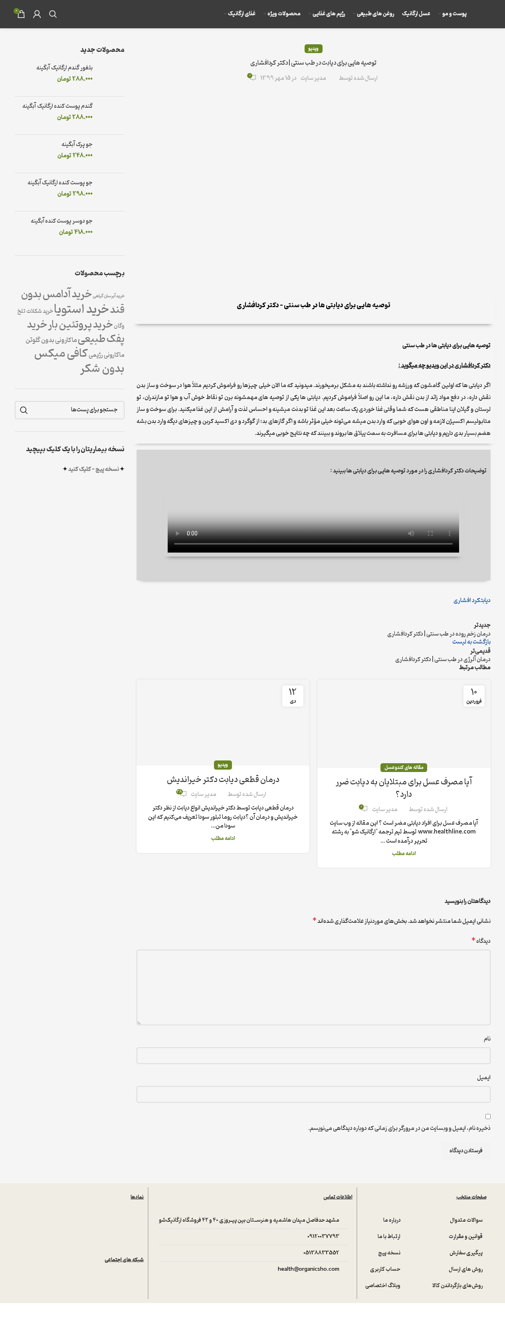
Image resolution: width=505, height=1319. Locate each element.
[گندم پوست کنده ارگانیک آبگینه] (112, 115)
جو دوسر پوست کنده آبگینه (62, 221)
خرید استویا (81, 309)
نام (487, 1039)
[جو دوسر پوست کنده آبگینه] (112, 230)
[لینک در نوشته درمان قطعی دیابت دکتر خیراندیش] (223, 722)
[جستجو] (53, 14)
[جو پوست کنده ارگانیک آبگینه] (112, 192)
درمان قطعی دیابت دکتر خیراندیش (223, 780)
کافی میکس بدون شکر (79, 361)
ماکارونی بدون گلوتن (51, 340)
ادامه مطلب (404, 853)
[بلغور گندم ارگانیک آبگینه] (112, 77)
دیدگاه (481, 942)
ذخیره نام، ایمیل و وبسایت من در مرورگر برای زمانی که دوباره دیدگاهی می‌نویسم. (399, 1128)
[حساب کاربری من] (37, 14)
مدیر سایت (313, 78)
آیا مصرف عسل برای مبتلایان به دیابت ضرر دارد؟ (404, 788)
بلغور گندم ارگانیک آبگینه (64, 68)
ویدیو (314, 48)
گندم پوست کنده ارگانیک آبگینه (57, 107)
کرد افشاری (467, 600)
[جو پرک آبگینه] (112, 154)
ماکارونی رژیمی (107, 355)
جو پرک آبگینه (77, 145)
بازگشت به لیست (471, 642)
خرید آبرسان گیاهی (109, 296)
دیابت (486, 600)
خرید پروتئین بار (80, 324)
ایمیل (484, 1078)
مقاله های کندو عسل (403, 767)
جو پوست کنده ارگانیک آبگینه (60, 183)
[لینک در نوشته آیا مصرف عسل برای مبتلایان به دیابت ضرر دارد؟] (403, 723)
